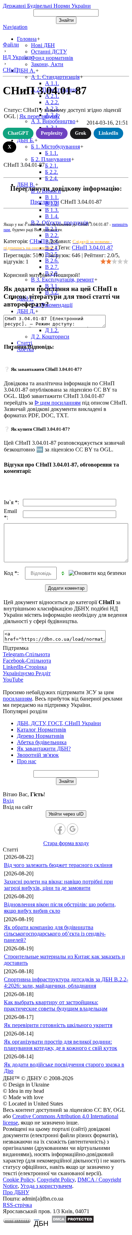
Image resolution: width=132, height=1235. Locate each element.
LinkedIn (108, 133)
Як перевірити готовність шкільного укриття (58, 1025)
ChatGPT (18, 133)
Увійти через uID (66, 814)
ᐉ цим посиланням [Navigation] (57, 403)
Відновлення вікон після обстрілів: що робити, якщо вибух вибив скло (60, 907)
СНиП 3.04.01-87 (92, 248)
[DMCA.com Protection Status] (72, 1221)
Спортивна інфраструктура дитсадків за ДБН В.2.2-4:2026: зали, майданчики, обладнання (66, 982)
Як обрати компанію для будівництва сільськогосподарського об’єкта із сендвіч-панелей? (55, 933)
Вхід (8, 801)
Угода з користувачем (46, 1186)
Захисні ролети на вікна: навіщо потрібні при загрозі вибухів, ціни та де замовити (58, 885)
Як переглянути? (39, 116)
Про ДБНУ (16, 1192)
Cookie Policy (18, 1180)
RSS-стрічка (17, 1205)
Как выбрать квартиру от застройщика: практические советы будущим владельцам (55, 1005)
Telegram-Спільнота (26, 654)
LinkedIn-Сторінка (25, 667)
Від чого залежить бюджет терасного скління (58, 865)
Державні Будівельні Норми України (47, 6)
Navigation (15, 27)
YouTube (13, 680)
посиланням (17, 699)
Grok (80, 133)
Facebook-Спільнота (27, 661)
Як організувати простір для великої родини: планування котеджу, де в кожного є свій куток (60, 1045)
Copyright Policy (56, 1180)
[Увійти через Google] (72, 829)
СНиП (37, 241)
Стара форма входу (66, 843)
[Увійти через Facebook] (59, 829)
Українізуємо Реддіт (27, 673)
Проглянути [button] (44, 202)
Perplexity (52, 133)
